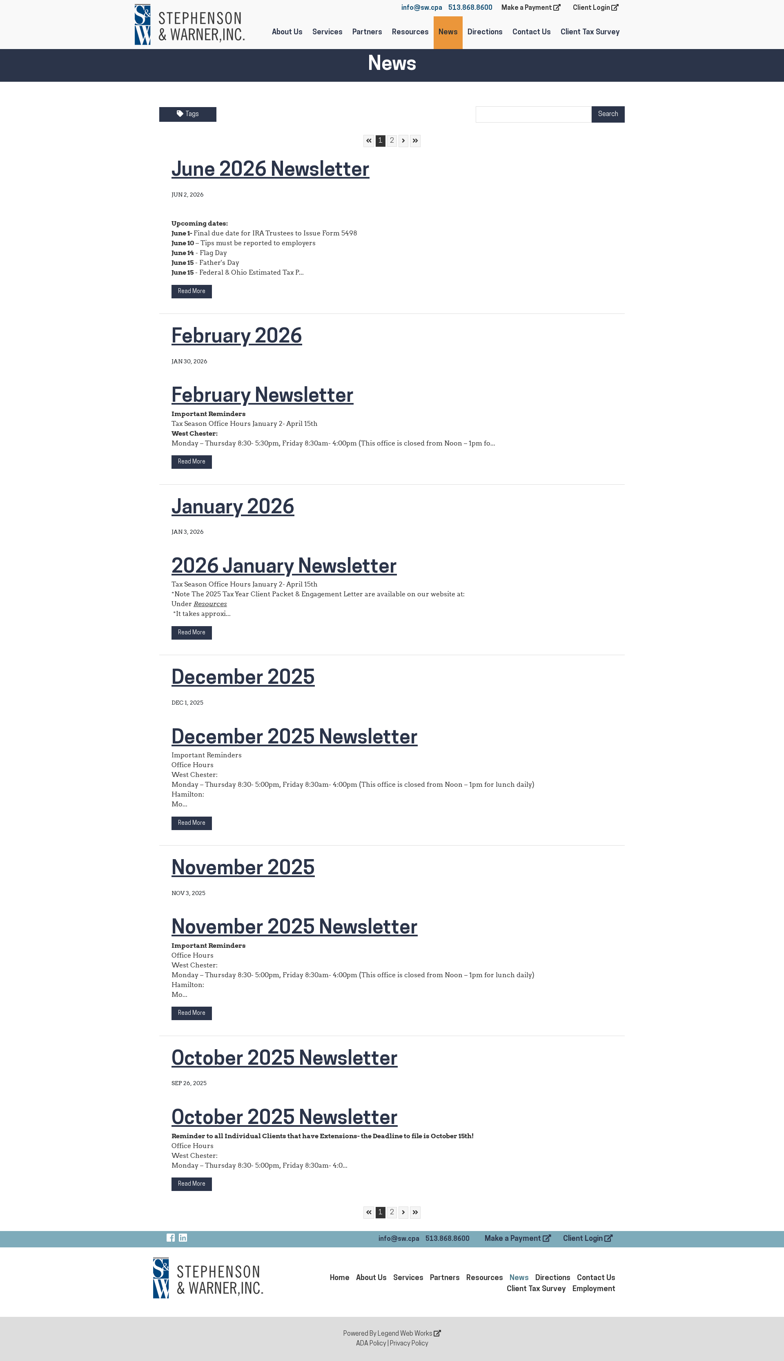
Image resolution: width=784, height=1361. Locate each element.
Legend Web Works (406, 1334)
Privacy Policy (409, 1344)
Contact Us (531, 32)
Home (340, 1278)
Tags (192, 114)
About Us (287, 32)
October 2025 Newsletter (285, 1060)
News (448, 32)
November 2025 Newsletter (295, 928)
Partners (367, 32)
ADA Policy (371, 1344)
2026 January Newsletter (284, 568)
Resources (410, 32)
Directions (485, 32)
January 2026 (233, 508)
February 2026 (237, 337)
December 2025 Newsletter (295, 738)
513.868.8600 (470, 8)
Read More (191, 292)
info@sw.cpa (421, 8)
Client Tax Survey (590, 32)
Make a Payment (527, 8)
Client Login (592, 8)
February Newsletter (263, 397)
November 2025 (243, 869)
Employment (593, 1289)
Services (327, 32)
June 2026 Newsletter (271, 171)
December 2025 (243, 679)
